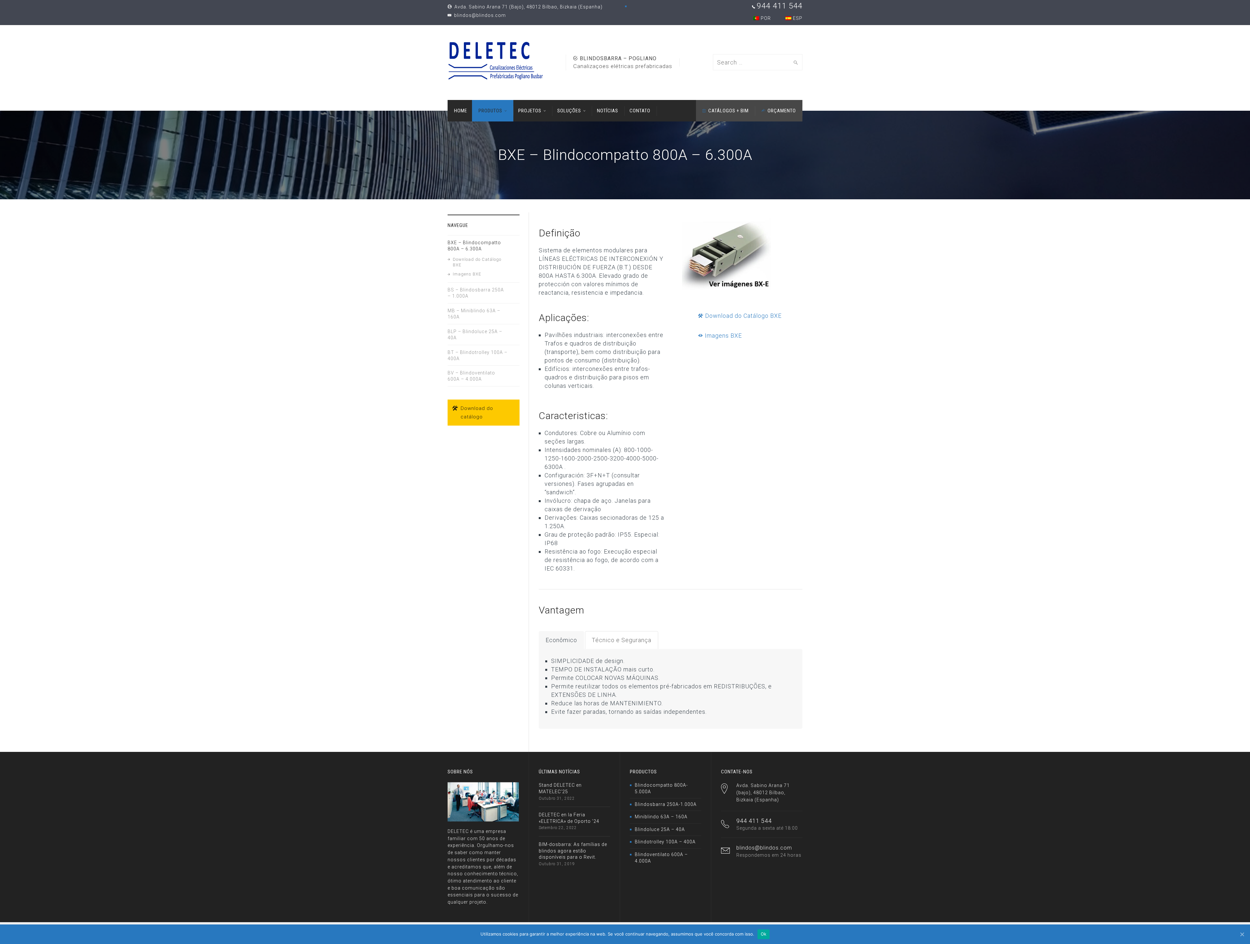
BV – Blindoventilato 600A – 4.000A (471, 376)
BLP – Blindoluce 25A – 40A (475, 334)
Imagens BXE (722, 335)
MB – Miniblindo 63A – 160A (474, 313)
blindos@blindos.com (479, 15)
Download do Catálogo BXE (742, 315)
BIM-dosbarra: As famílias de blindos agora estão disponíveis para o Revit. (573, 851)
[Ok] (1242, 934)
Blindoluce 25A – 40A (660, 829)
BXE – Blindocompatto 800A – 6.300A (474, 245)
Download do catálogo (477, 412)
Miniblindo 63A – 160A (661, 816)
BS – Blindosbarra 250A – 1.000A (476, 293)
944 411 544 (779, 5)
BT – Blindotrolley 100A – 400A (477, 355)
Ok (764, 934)
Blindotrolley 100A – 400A (665, 841)
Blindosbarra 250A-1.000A (666, 804)
